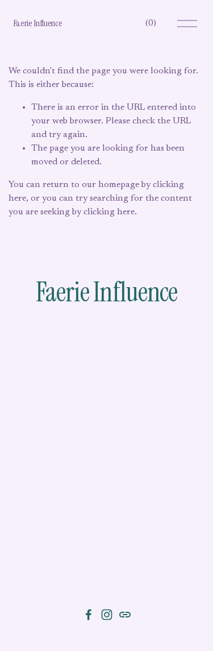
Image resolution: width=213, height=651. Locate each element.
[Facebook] (88, 614)
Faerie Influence (37, 23)
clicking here (109, 212)
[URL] (125, 614)
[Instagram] (106, 614)
